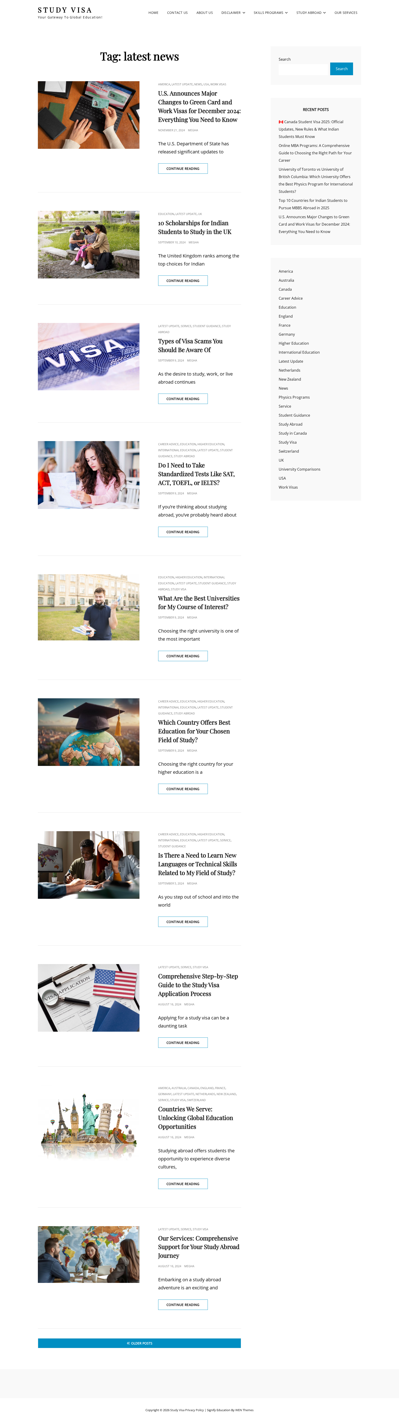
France (220, 1088)
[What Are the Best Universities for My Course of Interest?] (88, 607)
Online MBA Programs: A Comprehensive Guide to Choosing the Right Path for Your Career (315, 153)
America (164, 84)
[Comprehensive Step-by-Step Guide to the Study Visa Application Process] (88, 998)
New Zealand (226, 1094)
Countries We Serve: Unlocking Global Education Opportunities (195, 1117)
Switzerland (196, 1100)
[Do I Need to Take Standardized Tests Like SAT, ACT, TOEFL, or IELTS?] (88, 475)
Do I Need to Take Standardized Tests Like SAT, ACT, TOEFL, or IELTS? (196, 474)
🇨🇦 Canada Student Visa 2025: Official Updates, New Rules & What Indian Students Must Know (311, 129)
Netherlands (205, 1094)
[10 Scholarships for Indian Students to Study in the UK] (88, 244)
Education (166, 214)
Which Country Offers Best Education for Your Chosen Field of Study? (194, 731)
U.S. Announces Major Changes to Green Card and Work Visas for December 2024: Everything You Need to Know (314, 224)
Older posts (141, 1343)
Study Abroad (308, 12)
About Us (204, 12)
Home (153, 12)
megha (193, 130)
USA (206, 84)
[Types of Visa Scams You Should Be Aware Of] (88, 356)
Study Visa (65, 9)
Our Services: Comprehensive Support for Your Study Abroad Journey (198, 1247)
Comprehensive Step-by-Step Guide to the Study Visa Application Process (198, 985)
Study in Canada (293, 433)
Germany (165, 1094)
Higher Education (210, 444)
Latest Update (182, 84)
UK (200, 214)
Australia (179, 1088)
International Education (177, 450)
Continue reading (187, 170)
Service (186, 326)
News (198, 84)
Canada (193, 1088)
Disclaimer (231, 12)
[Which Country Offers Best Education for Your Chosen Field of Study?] (88, 732)
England (207, 1088)
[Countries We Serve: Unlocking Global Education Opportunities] (88, 1124)
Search (285, 59)
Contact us (177, 12)
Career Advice (168, 444)
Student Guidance (207, 326)
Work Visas (218, 84)
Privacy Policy (194, 1410)
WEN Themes (244, 1410)
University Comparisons (299, 469)
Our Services (346, 12)
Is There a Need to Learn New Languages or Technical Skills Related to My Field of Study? (197, 864)
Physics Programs (294, 397)
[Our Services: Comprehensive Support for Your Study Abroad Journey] (88, 1254)
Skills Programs (268, 12)
